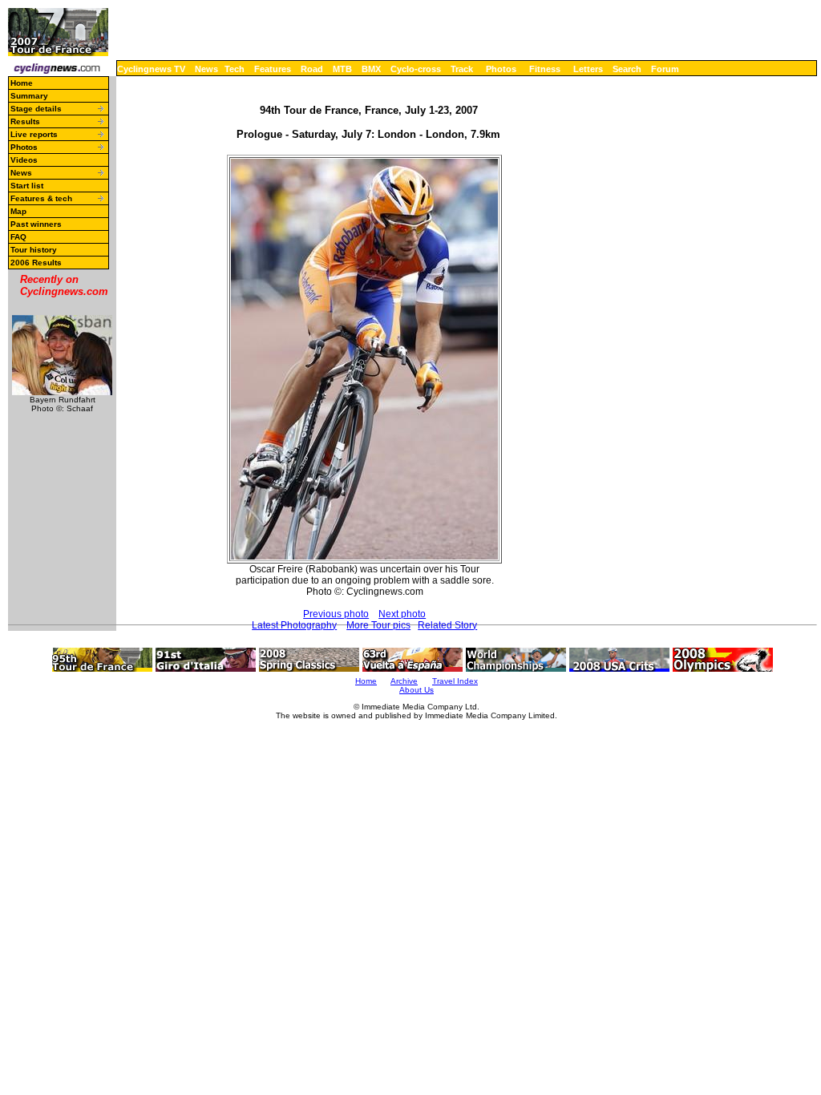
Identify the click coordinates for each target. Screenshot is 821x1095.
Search (627, 69)
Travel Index (455, 681)
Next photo (402, 614)
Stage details (36, 108)
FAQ (18, 236)
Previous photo (336, 614)
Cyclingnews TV (151, 69)
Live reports (34, 134)
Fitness (544, 69)
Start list (26, 185)
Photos (501, 69)
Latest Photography (294, 625)
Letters (588, 69)
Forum (665, 69)
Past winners (36, 224)
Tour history (33, 249)
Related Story (447, 625)
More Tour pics (378, 625)
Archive (404, 681)
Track (462, 69)
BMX (371, 69)
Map (18, 211)
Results (25, 121)
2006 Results (36, 262)
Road (312, 69)
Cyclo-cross (415, 69)
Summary (29, 95)
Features (272, 69)
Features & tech (41, 198)
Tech (234, 69)
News (206, 69)
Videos (24, 160)
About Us (416, 689)
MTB (342, 69)
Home (21, 83)
